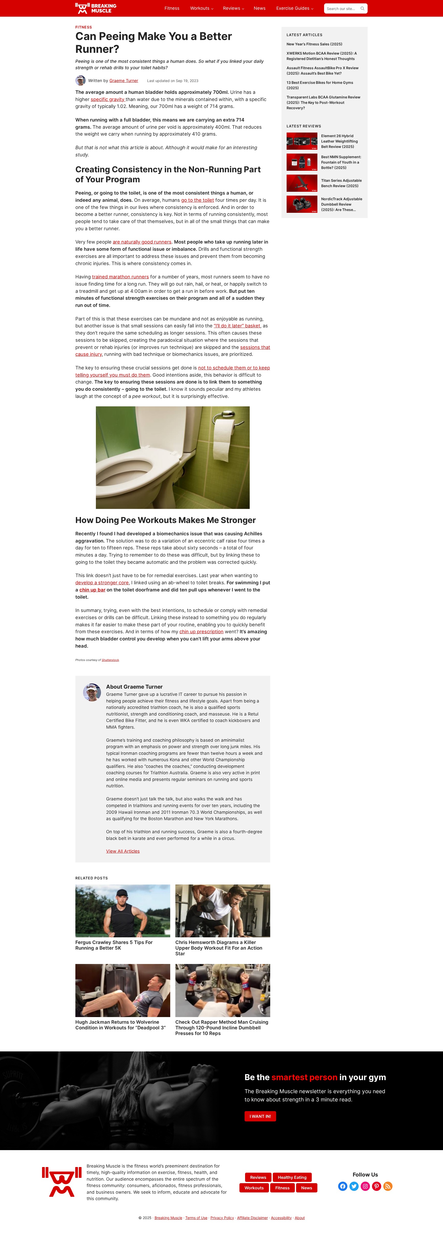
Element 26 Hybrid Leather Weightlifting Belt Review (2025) (339, 141)
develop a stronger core (102, 582)
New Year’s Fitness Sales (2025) (315, 44)
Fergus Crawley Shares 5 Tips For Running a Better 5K (114, 945)
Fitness (83, 27)
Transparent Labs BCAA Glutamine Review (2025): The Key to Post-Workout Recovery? (323, 102)
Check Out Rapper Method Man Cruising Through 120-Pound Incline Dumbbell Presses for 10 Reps (221, 1027)
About (300, 1217)
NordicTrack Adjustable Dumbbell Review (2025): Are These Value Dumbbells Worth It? (341, 210)
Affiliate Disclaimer (252, 1217)
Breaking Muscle (168, 1217)
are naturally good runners (142, 242)
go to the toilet (197, 200)
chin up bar (92, 589)
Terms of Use (196, 1217)
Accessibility (281, 1217)
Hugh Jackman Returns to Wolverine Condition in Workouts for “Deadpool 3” (120, 1024)
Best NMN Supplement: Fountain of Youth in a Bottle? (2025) (341, 162)
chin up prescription (201, 631)
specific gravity (108, 99)
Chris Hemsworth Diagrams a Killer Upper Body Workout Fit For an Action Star (218, 947)
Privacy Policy (222, 1217)
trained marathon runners (120, 276)
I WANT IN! (260, 1116)
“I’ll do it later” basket (237, 325)
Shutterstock (110, 660)
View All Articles (123, 851)
